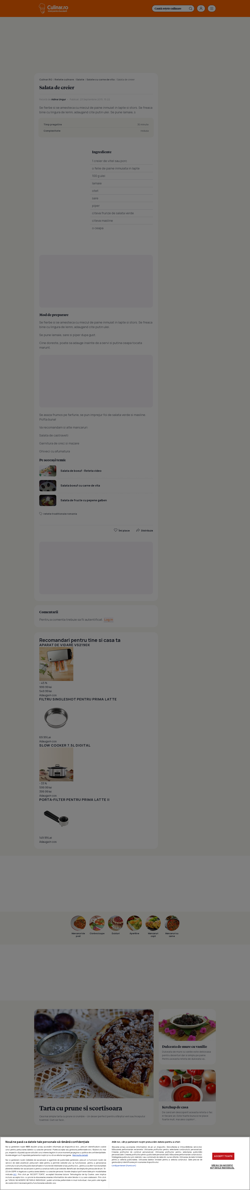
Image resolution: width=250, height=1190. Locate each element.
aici (14, 1174)
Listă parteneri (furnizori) (124, 1165)
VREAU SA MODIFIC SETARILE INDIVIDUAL (222, 1166)
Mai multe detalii (80, 1155)
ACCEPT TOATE (223, 1156)
